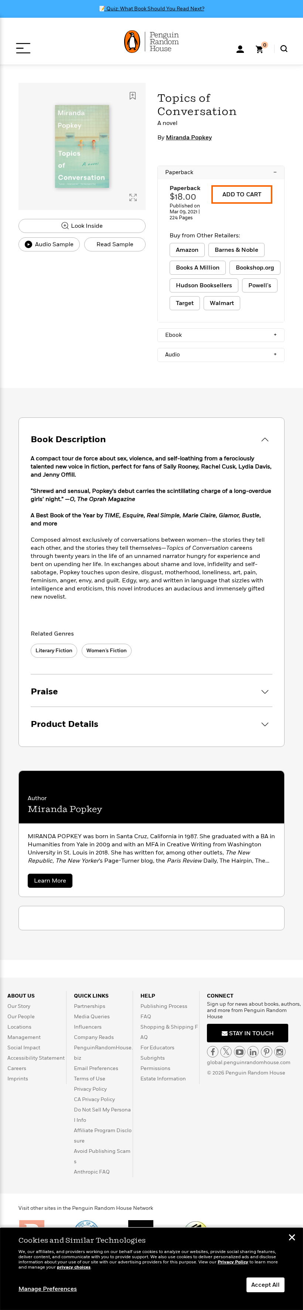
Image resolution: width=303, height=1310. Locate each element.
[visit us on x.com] (226, 1051)
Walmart (222, 303)
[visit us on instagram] (280, 1051)
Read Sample (114, 244)
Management (24, 1037)
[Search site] (283, 48)
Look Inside (86, 226)
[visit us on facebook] (212, 1051)
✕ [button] (291, 1238)
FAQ (145, 1016)
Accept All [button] (265, 1285)
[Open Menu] (23, 48)
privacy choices (74, 1267)
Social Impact (23, 1047)
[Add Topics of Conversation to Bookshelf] (133, 96)
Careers (16, 1068)
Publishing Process (163, 1006)
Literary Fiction (53, 650)
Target (185, 303)
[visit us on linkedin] (253, 1051)
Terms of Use (89, 1078)
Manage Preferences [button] (47, 1289)
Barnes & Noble (236, 250)
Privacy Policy (90, 1089)
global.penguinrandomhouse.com (248, 1062)
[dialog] (151, 1269)
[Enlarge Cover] (133, 197)
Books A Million (197, 268)
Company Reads (94, 1037)
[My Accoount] (240, 48)
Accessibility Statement (36, 1058)
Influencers (88, 1026)
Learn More (53, 882)
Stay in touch (251, 1033)
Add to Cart (241, 194)
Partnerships (89, 1006)
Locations (19, 1026)
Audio (221, 355)
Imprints (17, 1078)
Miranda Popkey (189, 137)
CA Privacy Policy (94, 1099)
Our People (21, 1016)
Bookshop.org (255, 268)
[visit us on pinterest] (266, 1051)
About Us (21, 995)
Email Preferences (96, 1068)
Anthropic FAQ (92, 1171)
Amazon (187, 250)
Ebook (221, 335)
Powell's (259, 285)
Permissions (155, 1068)
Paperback (221, 172)
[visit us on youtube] (239, 1051)
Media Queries (92, 1016)
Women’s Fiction (106, 650)
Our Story (18, 1006)
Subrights (152, 1058)
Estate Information (163, 1078)
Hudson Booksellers (204, 285)
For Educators (157, 1047)
